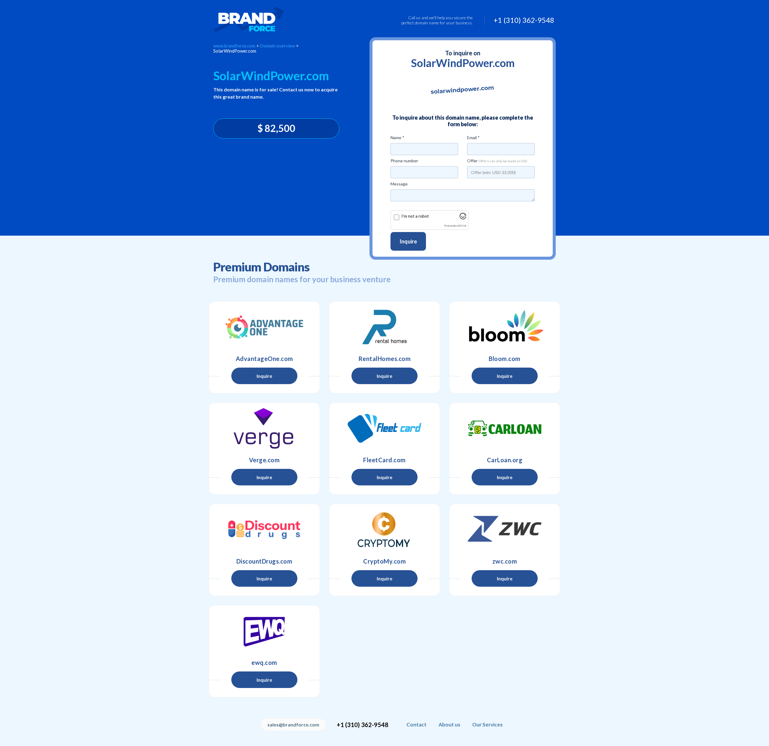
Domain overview (277, 45)
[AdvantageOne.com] (264, 327)
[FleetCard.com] (384, 428)
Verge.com (264, 459)
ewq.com (264, 662)
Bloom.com (505, 358)
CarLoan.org (505, 459)
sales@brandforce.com (293, 724)
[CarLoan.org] (504, 428)
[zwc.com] (504, 529)
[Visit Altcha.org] (463, 217)
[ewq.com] (264, 630)
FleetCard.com (384, 459)
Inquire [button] (264, 376)
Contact (416, 724)
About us (449, 724)
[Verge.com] (264, 428)
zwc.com (504, 561)
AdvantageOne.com (264, 358)
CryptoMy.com (384, 561)
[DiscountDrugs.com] (264, 529)
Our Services (487, 724)
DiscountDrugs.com (264, 561)
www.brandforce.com (234, 45)
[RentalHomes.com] (384, 327)
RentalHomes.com (384, 358)
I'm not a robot (415, 216)
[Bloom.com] (504, 327)
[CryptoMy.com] (384, 529)
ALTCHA (461, 226)
